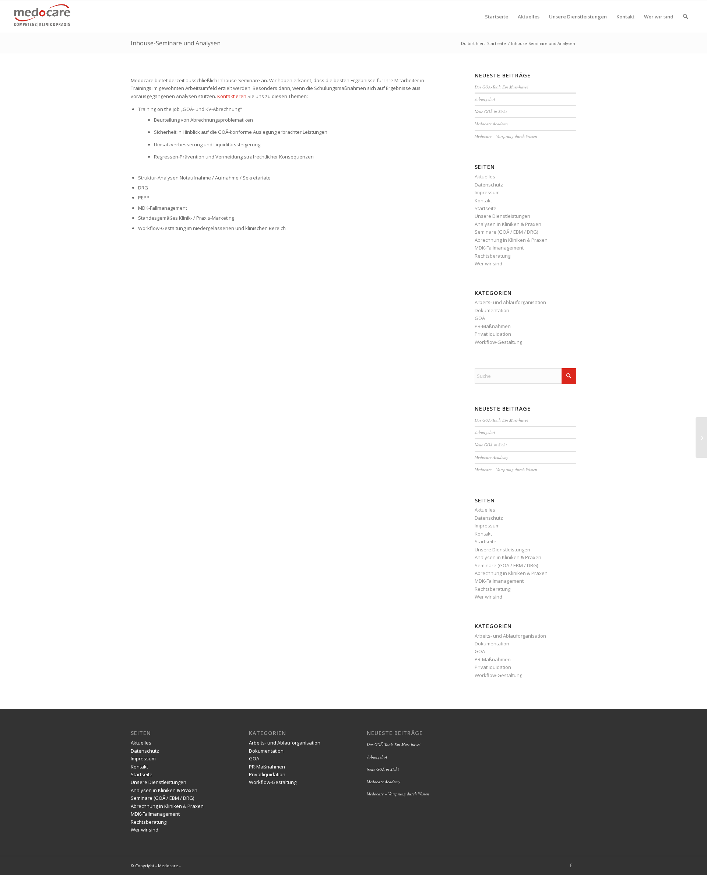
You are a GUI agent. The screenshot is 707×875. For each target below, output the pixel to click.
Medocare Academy (491, 123)
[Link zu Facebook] (570, 865)
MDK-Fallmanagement (499, 247)
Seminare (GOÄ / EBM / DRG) (506, 232)
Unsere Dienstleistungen (502, 216)
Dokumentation (492, 310)
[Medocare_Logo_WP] (42, 16)
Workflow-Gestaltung (498, 342)
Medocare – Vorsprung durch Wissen (506, 136)
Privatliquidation (493, 334)
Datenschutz (489, 184)
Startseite (485, 208)
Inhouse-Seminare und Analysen (176, 43)
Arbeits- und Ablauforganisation (510, 302)
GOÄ (480, 318)
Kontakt (483, 200)
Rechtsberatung (492, 255)
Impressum (487, 192)
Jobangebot (485, 99)
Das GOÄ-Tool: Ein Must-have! (501, 87)
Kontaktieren (232, 96)
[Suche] (685, 16)
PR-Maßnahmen (493, 326)
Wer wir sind (488, 263)
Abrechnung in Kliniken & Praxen (511, 240)
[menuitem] (496, 16)
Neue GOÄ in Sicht (491, 111)
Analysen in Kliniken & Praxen (508, 224)
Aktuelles (485, 176)
